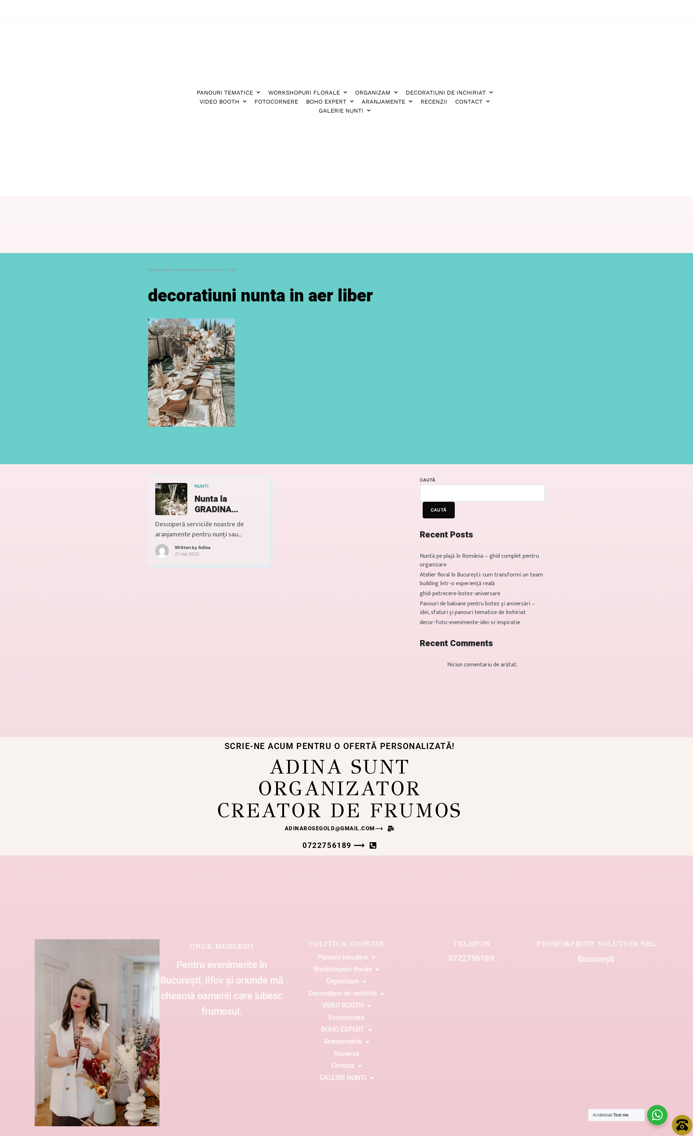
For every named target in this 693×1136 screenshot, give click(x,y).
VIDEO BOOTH (219, 101)
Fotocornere (276, 101)
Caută (427, 480)
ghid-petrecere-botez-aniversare (460, 594)
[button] (340, 829)
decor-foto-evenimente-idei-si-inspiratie (470, 622)
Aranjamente (383, 101)
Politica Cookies (346, 943)
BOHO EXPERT (326, 101)
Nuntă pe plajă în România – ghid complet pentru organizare (479, 560)
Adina (204, 547)
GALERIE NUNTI (341, 110)
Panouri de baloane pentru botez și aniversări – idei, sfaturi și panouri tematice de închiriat (477, 608)
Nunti (201, 486)
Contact (469, 101)
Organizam (373, 92)
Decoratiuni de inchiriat (446, 92)
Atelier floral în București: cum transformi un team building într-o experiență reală (481, 579)
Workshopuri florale (304, 92)
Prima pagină (161, 269)
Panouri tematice (225, 92)
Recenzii (433, 101)
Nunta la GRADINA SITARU (213, 504)
